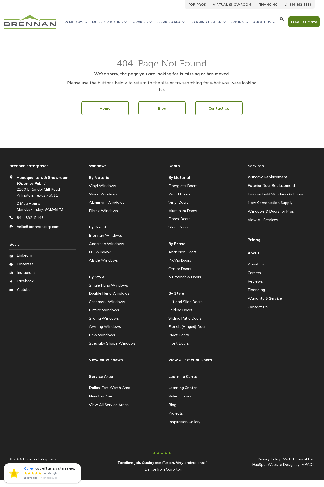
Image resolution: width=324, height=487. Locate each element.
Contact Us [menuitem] (218, 108)
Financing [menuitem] (256, 289)
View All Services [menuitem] (263, 219)
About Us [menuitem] (256, 264)
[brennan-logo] (30, 22)
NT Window (100, 252)
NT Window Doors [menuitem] (184, 276)
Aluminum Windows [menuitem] (107, 202)
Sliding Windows (104, 318)
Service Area (168, 22)
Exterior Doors (107, 22)
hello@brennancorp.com (38, 226)
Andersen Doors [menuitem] (182, 252)
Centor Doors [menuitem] (179, 268)
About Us (262, 22)
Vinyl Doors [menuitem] (178, 202)
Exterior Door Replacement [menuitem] (271, 185)
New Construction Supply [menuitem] (270, 202)
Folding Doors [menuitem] (180, 309)
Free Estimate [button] (304, 21)
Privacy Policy (269, 459)
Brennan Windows (105, 235)
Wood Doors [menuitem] (179, 194)
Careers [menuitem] (254, 272)
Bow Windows (102, 334)
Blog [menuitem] (162, 108)
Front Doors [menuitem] (178, 343)
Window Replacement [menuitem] (267, 177)
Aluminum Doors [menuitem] (182, 210)
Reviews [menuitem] (255, 281)
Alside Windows (103, 260)
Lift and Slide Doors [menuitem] (185, 301)
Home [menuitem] (105, 108)
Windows (74, 22)
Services (139, 22)
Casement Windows (107, 301)
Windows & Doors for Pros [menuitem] (271, 211)
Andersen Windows (106, 243)
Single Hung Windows (108, 285)
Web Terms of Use (299, 459)
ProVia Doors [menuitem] (179, 260)
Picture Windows (104, 309)
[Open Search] (282, 21)
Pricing (237, 22)
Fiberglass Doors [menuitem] (182, 185)
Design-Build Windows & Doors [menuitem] (275, 194)
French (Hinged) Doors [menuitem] (188, 326)
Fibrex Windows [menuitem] (103, 210)
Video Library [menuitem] (179, 396)
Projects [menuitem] (175, 413)
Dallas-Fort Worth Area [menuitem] (109, 387)
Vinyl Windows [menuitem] (102, 185)
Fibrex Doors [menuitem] (179, 218)
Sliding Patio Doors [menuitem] (185, 318)
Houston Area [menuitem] (101, 396)
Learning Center (206, 22)
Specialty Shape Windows (112, 343)
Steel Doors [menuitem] (178, 227)
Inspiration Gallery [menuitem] (184, 421)
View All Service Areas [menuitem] (109, 404)
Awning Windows (105, 326)
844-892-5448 (30, 217)
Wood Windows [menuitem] (103, 194)
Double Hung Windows (109, 293)
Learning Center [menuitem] (182, 387)
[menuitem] (197, 4)
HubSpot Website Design (273, 464)
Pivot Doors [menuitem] (178, 334)
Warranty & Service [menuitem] (265, 298)
